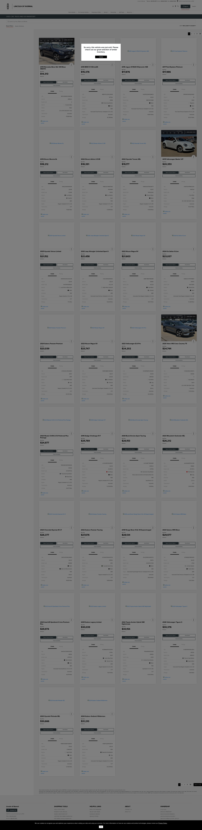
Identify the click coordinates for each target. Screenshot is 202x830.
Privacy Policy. (162, 823)
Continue (101, 57)
